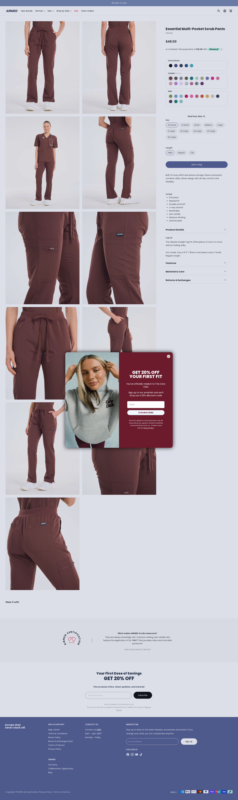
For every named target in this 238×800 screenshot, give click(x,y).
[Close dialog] (168, 356)
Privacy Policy (149, 428)
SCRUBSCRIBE (146, 412)
